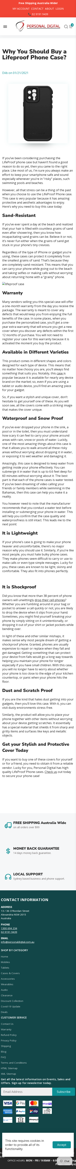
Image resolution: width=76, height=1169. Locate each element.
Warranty (6, 1029)
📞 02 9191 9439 (38, 14)
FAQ (3, 1057)
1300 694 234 (9, 928)
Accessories (8, 978)
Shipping (6, 1046)
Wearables (7, 984)
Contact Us (7, 1024)
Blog (3, 1051)
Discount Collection (12, 1001)
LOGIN (60, 8)
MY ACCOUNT (21, 8)
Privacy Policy (8, 1040)
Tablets (5, 967)
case (60, 373)
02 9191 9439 (9, 932)
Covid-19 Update (10, 1006)
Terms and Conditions (14, 1062)
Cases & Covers (10, 973)
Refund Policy (9, 1035)
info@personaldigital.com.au (17, 942)
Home (4, 956)
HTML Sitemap (9, 1068)
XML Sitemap (8, 1073)
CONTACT (37, 8)
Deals (4, 1012)
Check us (51, 772)
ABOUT (49, 8)
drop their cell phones (50, 600)
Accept (61, 1145)
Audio (4, 989)
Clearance (7, 995)
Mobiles (5, 962)
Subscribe (63, 1092)
